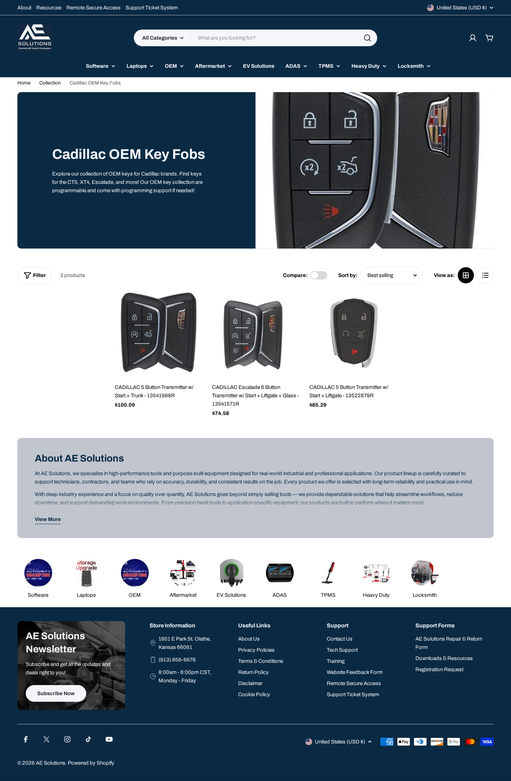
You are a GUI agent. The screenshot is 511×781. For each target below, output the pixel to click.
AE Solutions (50, 763)
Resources (49, 7)
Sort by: (347, 275)
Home (24, 83)
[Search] (367, 38)
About (24, 7)
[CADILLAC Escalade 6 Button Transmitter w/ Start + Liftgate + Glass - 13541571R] (255, 335)
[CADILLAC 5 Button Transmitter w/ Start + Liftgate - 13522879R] (352, 335)
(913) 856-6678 (177, 659)
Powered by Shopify (91, 763)
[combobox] (255, 38)
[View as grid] (465, 275)
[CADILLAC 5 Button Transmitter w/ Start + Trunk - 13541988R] (158, 335)
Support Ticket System (151, 7)
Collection (50, 83)
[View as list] (485, 275)
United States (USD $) (462, 7)
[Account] (473, 38)
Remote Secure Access (93, 7)
